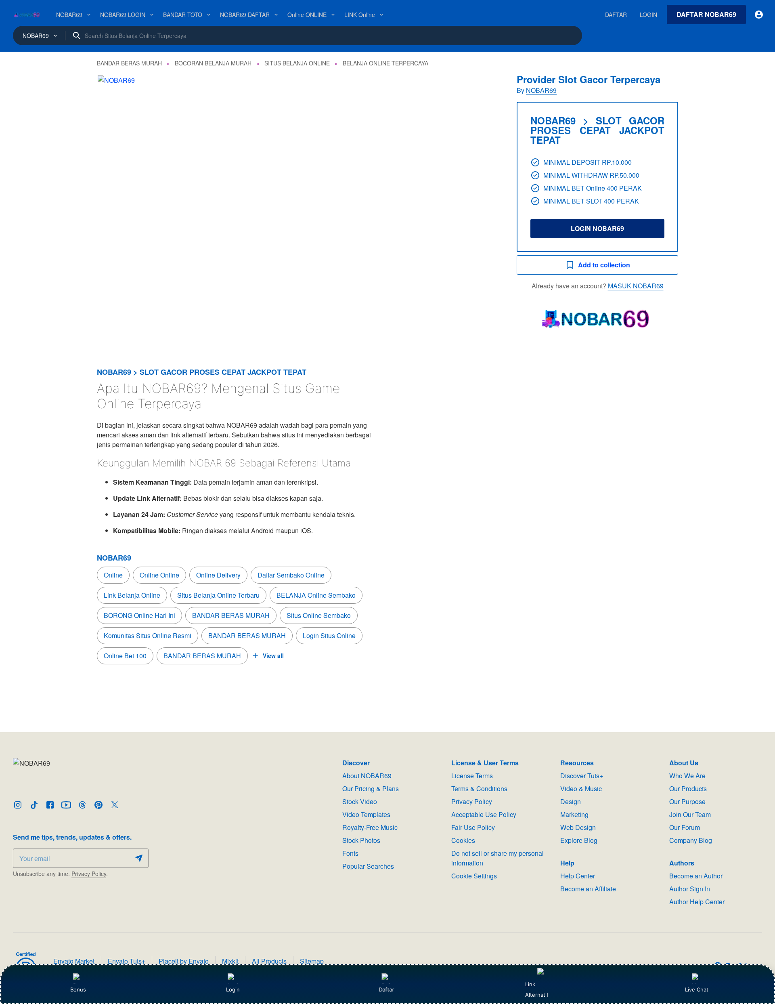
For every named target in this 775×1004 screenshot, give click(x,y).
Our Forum (684, 827)
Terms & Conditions (479, 788)
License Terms (472, 775)
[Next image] (483, 209)
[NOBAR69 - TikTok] (34, 805)
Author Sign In (689, 888)
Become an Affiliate (588, 888)
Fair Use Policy (473, 827)
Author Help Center (697, 901)
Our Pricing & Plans (370, 788)
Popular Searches (368, 866)
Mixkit (230, 961)
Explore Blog (578, 840)
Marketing (574, 814)
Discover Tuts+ (581, 775)
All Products (269, 961)
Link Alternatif (537, 989)
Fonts (350, 853)
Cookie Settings (474, 875)
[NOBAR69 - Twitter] (115, 805)
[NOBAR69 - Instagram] (18, 805)
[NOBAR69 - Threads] (82, 805)
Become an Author (696, 875)
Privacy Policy (88, 874)
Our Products (688, 788)
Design (570, 801)
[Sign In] (759, 14)
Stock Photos (361, 840)
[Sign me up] (139, 858)
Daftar (387, 989)
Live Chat (696, 989)
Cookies (463, 840)
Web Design (578, 827)
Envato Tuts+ (126, 961)
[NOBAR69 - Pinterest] (98, 805)
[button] (299, 209)
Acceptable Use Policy (483, 814)
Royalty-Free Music (370, 827)
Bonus (78, 989)
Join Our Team (690, 814)
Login (233, 989)
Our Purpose (687, 801)
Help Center (577, 875)
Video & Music (581, 788)
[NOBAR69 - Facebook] (50, 805)
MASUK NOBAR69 (636, 285)
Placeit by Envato (184, 961)
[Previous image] (114, 209)
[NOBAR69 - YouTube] (66, 805)
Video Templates (366, 814)
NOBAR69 (541, 90)
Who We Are (687, 775)
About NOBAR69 (367, 775)
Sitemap (312, 961)
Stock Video (359, 801)
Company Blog (690, 840)
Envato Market (73, 961)
